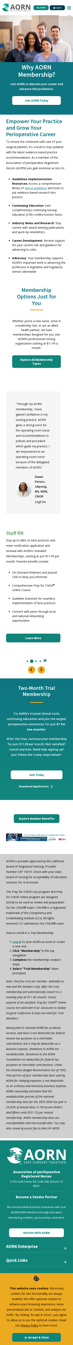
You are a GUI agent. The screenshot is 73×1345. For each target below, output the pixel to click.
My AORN (41, 7)
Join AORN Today (36, 100)
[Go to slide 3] (36, 661)
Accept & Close (38, 1337)
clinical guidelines (36, 188)
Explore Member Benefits (36, 819)
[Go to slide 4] (40, 661)
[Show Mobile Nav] (69, 7)
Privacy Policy (29, 1325)
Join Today (36, 775)
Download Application (34, 786)
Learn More (33, 638)
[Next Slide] (41, 670)
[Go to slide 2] (31, 661)
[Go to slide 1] (27, 661)
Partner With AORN (36, 1233)
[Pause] (45, 660)
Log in (17, 942)
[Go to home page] (16, 7)
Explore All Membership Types (36, 361)
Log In (58, 7)
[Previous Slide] (31, 670)
